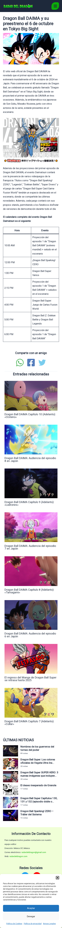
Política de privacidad (33, 924)
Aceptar (31, 908)
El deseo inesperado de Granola (38, 785)
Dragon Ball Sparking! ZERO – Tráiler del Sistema (37, 813)
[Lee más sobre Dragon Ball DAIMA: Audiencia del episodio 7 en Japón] (31, 527)
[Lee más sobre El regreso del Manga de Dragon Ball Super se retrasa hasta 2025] (31, 658)
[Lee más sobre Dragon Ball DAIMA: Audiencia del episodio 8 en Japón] (31, 439)
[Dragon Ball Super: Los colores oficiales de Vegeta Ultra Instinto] (10, 763)
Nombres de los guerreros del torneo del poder (37, 748)
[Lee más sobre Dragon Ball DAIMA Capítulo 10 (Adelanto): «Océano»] (31, 395)
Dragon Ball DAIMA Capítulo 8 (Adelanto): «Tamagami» (29, 591)
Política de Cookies (14, 924)
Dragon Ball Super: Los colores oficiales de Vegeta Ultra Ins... (37, 761)
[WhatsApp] (20, 362)
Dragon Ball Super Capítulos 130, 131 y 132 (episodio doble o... (38, 800)
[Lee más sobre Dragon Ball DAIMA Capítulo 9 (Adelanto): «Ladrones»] (31, 483)
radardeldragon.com (18, 856)
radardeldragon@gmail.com (34, 852)
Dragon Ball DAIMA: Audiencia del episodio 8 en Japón (30, 459)
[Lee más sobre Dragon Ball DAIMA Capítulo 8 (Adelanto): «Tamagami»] (31, 570)
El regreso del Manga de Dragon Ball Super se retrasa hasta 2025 (30, 679)
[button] (57, 877)
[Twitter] (42, 362)
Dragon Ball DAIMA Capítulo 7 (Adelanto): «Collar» (29, 723)
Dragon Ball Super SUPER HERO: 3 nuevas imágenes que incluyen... (39, 774)
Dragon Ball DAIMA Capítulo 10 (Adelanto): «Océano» (30, 416)
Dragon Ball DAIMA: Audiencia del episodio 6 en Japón (30, 635)
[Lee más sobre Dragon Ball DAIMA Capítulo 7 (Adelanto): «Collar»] (31, 702)
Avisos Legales (49, 924)
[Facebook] (31, 362)
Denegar (31, 916)
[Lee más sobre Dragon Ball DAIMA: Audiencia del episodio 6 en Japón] (31, 614)
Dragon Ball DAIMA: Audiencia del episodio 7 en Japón (30, 547)
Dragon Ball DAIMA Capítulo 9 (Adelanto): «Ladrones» (29, 503)
